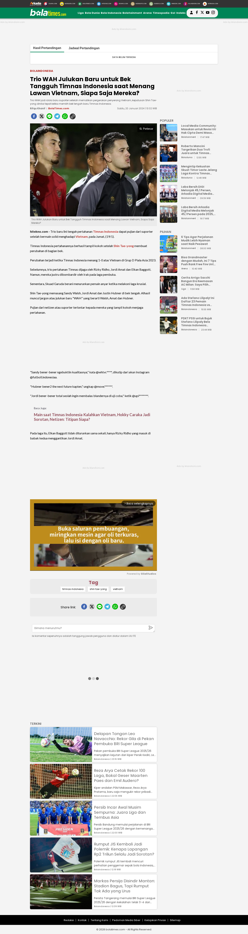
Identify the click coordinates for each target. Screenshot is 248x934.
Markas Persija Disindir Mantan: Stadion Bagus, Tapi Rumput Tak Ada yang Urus (124, 886)
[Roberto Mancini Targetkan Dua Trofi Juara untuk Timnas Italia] (168, 160)
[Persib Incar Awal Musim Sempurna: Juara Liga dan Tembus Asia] (61, 834)
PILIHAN (165, 232)
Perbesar (148, 128)
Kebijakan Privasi (155, 920)
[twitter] (42, 117)
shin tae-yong (98, 589)
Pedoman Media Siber (126, 920)
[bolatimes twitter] (202, 13)
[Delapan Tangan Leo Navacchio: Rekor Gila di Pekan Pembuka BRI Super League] (61, 760)
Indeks (181, 13)
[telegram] (57, 117)
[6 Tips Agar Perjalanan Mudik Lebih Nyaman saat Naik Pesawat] (168, 251)
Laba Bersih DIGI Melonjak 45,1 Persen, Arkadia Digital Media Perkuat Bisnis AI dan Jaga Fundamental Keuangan (196, 190)
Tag (93, 582)
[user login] (191, 14)
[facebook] (34, 117)
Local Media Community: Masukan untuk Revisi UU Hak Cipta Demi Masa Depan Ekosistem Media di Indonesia (198, 129)
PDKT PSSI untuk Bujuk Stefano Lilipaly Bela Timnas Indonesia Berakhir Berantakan (196, 322)
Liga (81, 13)
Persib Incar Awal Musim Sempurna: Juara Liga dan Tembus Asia (120, 812)
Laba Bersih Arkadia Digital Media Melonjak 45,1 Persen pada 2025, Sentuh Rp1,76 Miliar (197, 210)
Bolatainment (132, 13)
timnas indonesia (73, 589)
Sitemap (175, 920)
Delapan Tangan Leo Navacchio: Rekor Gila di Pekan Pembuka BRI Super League (124, 738)
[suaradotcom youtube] (207, 13)
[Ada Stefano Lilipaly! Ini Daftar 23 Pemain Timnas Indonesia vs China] (168, 312)
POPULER (166, 120)
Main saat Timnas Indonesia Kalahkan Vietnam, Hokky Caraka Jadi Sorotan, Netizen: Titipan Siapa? (92, 417)
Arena (147, 13)
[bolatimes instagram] (213, 13)
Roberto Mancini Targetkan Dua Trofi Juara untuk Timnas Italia (195, 149)
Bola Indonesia (111, 13)
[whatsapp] (65, 117)
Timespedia (161, 13)
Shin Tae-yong (124, 246)
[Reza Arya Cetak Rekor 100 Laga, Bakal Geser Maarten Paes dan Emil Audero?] (61, 797)
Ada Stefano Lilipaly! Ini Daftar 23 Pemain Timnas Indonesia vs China (197, 301)
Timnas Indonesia (105, 231)
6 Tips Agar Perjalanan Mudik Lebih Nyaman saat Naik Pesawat (197, 240)
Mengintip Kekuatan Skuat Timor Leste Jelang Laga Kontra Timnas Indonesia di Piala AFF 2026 (199, 170)
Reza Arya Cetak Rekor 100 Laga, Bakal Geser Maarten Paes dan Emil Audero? (120, 775)
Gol (172, 13)
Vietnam (82, 236)
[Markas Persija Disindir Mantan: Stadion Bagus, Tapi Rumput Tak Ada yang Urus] (61, 907)
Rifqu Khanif (37, 108)
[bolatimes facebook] (197, 13)
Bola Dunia (92, 13)
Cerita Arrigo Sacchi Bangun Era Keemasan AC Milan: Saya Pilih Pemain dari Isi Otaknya (198, 281)
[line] (49, 117)
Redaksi (69, 920)
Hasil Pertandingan (47, 48)
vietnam (118, 589)
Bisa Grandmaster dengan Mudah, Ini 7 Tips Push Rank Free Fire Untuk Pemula (199, 261)
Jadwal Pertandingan (84, 48)
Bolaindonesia (41, 71)
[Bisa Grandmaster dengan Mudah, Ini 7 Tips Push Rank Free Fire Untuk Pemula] (168, 271)
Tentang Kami (99, 920)
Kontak (82, 920)
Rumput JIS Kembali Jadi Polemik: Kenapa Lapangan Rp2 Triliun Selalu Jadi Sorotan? (124, 849)
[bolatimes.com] (48, 15)
